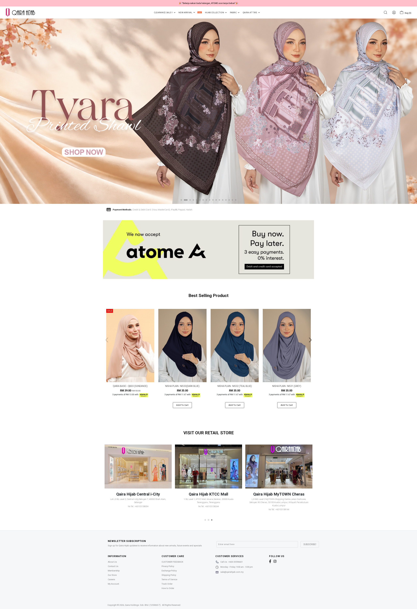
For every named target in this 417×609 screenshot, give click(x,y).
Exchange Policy (169, 570)
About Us (112, 562)
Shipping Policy (169, 575)
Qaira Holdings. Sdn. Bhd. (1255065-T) (143, 605)
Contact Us (113, 566)
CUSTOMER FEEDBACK (172, 562)
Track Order (167, 584)
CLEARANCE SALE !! (163, 12)
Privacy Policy (168, 566)
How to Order (168, 588)
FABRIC (233, 12)
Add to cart (182, 405)
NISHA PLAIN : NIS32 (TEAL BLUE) (234, 386)
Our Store (112, 575)
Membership (114, 570)
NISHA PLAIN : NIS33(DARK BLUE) (182, 386)
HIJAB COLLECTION (214, 12)
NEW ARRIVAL (190, 12)
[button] (181, 200)
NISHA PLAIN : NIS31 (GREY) (286, 386)
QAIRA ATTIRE (250, 12)
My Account (113, 584)
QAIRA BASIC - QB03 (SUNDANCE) (130, 386)
